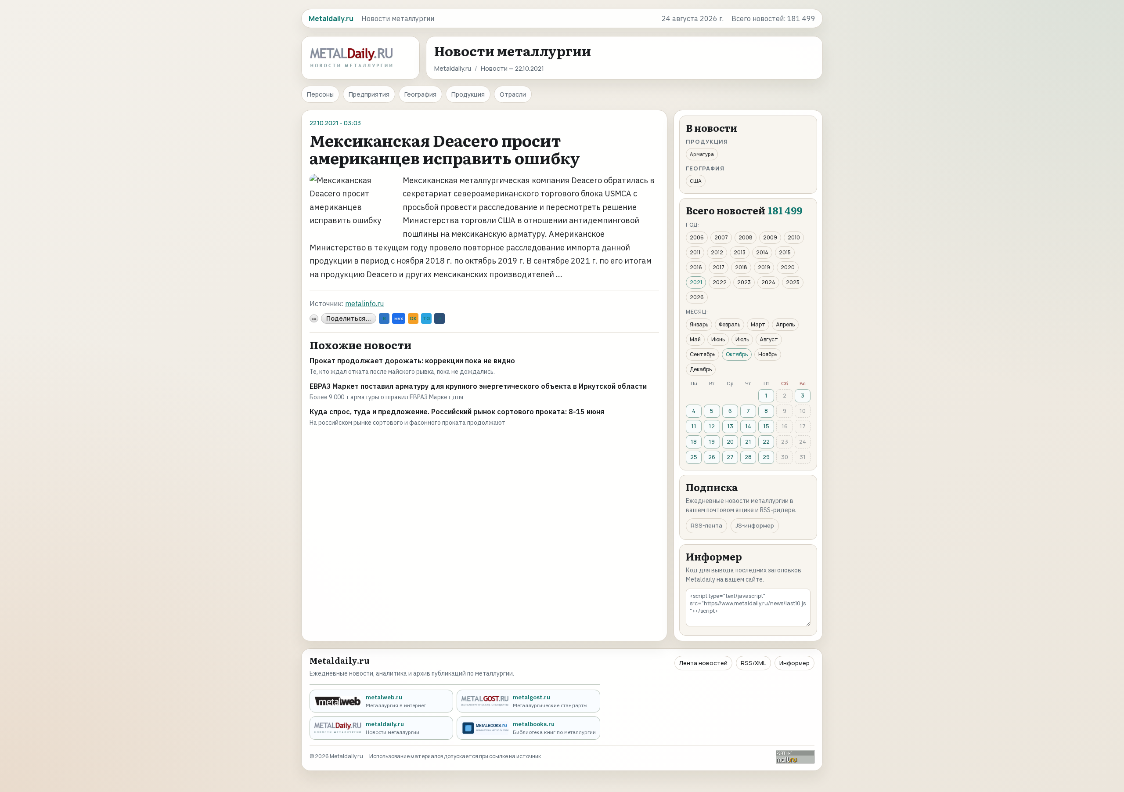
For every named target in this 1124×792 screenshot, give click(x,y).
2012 (717, 252)
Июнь (718, 339)
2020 (788, 267)
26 (711, 457)
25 (693, 457)
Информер (794, 663)
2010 (794, 237)
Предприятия (369, 94)
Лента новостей (703, 663)
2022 (720, 282)
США (696, 180)
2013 (740, 252)
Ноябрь (767, 354)
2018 (741, 267)
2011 (695, 252)
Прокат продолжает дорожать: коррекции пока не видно (412, 360)
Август (769, 339)
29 (766, 457)
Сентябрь (702, 354)
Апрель (785, 324)
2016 (696, 267)
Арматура (702, 154)
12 (712, 426)
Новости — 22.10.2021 (512, 68)
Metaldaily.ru (452, 68)
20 (730, 441)
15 (766, 426)
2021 (696, 282)
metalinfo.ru (364, 303)
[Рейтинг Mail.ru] (795, 756)
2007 (721, 237)
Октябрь (737, 354)
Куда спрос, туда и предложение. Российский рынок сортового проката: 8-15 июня (457, 411)
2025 (793, 282)
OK (413, 318)
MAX (398, 319)
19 (712, 441)
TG (426, 318)
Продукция (468, 94)
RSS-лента (706, 525)
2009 (770, 237)
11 (693, 426)
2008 (746, 237)
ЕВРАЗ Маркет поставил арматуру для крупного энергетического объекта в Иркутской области (478, 386)
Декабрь (701, 369)
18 (694, 441)
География (420, 94)
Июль (742, 339)
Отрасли (513, 94)
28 (748, 457)
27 (730, 457)
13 (730, 426)
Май (695, 339)
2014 (762, 252)
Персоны (320, 94)
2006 (697, 237)
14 (748, 426)
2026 (697, 297)
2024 (768, 282)
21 (748, 441)
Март (758, 324)
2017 (718, 267)
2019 (764, 267)
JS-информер (754, 525)
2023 (744, 282)
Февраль (729, 324)
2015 (785, 252)
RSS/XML (753, 663)
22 (766, 441)
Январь (699, 324)
